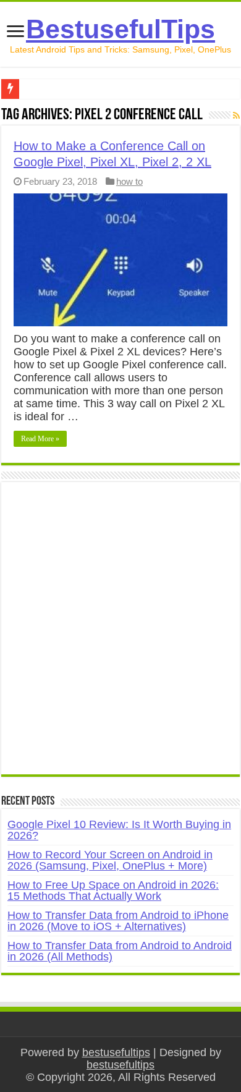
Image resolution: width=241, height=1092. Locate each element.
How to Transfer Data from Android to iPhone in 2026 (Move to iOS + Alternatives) (118, 921)
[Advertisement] (120, 634)
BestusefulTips (120, 29)
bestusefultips (116, 1052)
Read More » (40, 438)
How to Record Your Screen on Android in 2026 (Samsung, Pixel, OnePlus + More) (110, 860)
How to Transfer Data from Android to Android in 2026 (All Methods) (119, 951)
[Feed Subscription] (236, 116)
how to (129, 181)
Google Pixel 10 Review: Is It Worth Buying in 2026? (119, 830)
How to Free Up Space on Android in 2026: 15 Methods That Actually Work (113, 890)
